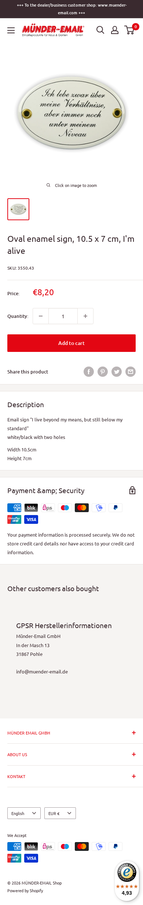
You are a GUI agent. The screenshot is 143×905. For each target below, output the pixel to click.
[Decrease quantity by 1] (40, 316)
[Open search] (100, 30)
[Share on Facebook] (89, 372)
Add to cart (71, 342)
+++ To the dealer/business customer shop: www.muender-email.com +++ (71, 9)
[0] (129, 30)
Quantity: (17, 316)
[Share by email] (130, 372)
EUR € (53, 813)
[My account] (114, 30)
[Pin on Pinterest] (103, 372)
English (17, 813)
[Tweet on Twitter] (116, 372)
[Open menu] (11, 30)
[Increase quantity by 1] (85, 316)
